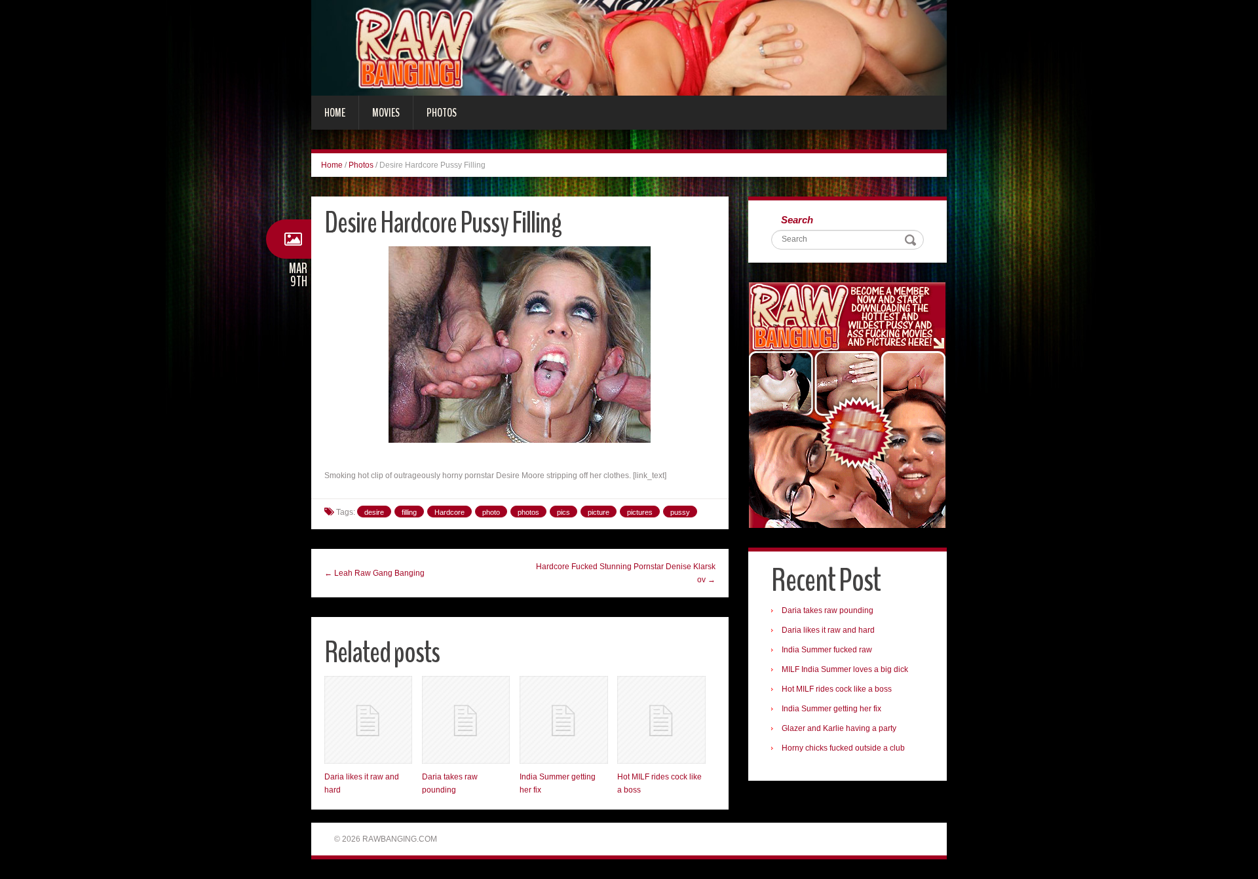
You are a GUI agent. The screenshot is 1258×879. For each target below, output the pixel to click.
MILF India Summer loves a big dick (845, 669)
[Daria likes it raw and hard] (368, 720)
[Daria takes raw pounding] (466, 720)
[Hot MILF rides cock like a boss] (661, 720)
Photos (442, 113)
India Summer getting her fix (831, 708)
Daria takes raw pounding (827, 610)
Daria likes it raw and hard (828, 630)
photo (491, 512)
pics (563, 512)
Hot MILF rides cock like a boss (837, 689)
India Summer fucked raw (827, 649)
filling (409, 512)
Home (334, 113)
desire (374, 512)
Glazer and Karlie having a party (839, 728)
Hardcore (449, 512)
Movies (386, 113)
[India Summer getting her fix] (563, 720)
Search (797, 219)
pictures (640, 512)
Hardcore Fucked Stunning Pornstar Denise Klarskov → (625, 573)
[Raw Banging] (629, 47)
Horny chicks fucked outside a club (843, 748)
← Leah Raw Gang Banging (374, 573)
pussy (680, 512)
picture (598, 512)
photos (528, 512)
